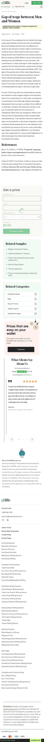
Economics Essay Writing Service (14, 571)
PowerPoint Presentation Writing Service (17, 663)
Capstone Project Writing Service (14, 592)
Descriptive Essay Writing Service (14, 666)
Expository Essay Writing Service (14, 642)
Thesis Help (6, 620)
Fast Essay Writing (8, 559)
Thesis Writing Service (10, 623)
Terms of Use (6, 528)
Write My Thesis (7, 577)
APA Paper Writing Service (11, 586)
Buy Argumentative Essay (11, 574)
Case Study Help (8, 568)
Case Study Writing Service (12, 595)
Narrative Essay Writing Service (13, 657)
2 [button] (20, 439)
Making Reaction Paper (10, 645)
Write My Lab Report (9, 546)
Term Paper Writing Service (12, 617)
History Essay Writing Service (12, 660)
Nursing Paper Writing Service (13, 608)
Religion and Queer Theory (18, 249)
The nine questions (15, 269)
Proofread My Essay (9, 552)
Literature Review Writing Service (14, 602)
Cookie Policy (6, 535)
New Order (37, 3)
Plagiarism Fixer (7, 635)
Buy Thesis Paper (8, 679)
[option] (23, 394)
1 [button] (18, 439)
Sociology (12, 11)
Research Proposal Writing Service (15, 614)
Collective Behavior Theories (19, 253)
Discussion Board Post (10, 685)
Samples (5, 11)
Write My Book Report (10, 611)
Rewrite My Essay (8, 549)
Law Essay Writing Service (11, 599)
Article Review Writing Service (13, 589)
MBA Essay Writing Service (11, 555)
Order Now (36, 740)
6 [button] (27, 439)
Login (26, 3)
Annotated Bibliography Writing (13, 580)
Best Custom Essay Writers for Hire (15, 688)
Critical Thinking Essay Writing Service (16, 682)
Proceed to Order (16, 231)
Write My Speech (8, 629)
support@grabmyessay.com (12, 516)
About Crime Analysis (16, 264)
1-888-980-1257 (19, 6)
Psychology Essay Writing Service (14, 639)
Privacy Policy (6, 538)
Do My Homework (8, 543)
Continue (21, 349)
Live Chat (7, 7)
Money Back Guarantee (10, 531)
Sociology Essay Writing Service (13, 654)
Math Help (5, 651)
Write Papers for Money (10, 632)
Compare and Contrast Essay (13, 672)
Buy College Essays (9, 675)
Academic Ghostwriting (10, 565)
